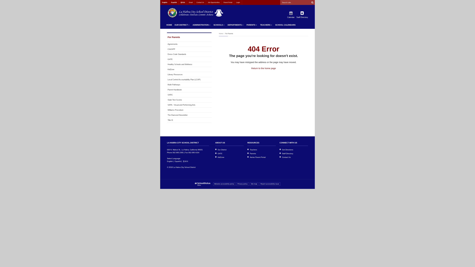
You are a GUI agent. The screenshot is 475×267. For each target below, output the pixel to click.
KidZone (171, 69)
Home (221, 33)
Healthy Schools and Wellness (180, 64)
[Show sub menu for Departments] (242, 25)
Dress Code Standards (177, 54)
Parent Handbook (175, 90)
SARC (170, 95)
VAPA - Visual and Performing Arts (181, 105)
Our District (222, 150)
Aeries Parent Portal (258, 157)
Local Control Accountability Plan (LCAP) (184, 79)
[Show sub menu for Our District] (189, 25)
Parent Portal (228, 2)
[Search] (312, 2)
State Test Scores (175, 100)
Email (191, 2)
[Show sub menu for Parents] (256, 25)
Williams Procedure (175, 110)
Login (238, 2)
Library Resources (175, 74)
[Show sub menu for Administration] (209, 25)
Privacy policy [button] (243, 184)
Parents (253, 154)
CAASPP (171, 49)
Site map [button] (254, 184)
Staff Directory (287, 154)
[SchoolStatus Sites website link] (203, 184)
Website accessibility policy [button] (224, 184)
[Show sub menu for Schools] (224, 25)
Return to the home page (263, 68)
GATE (170, 59)
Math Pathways (174, 85)
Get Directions (287, 150)
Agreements (173, 44)
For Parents (229, 33)
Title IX (170, 120)
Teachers (253, 150)
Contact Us (200, 2)
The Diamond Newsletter (178, 115)
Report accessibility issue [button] (270, 184)
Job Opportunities (214, 2)
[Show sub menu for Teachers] (271, 25)
